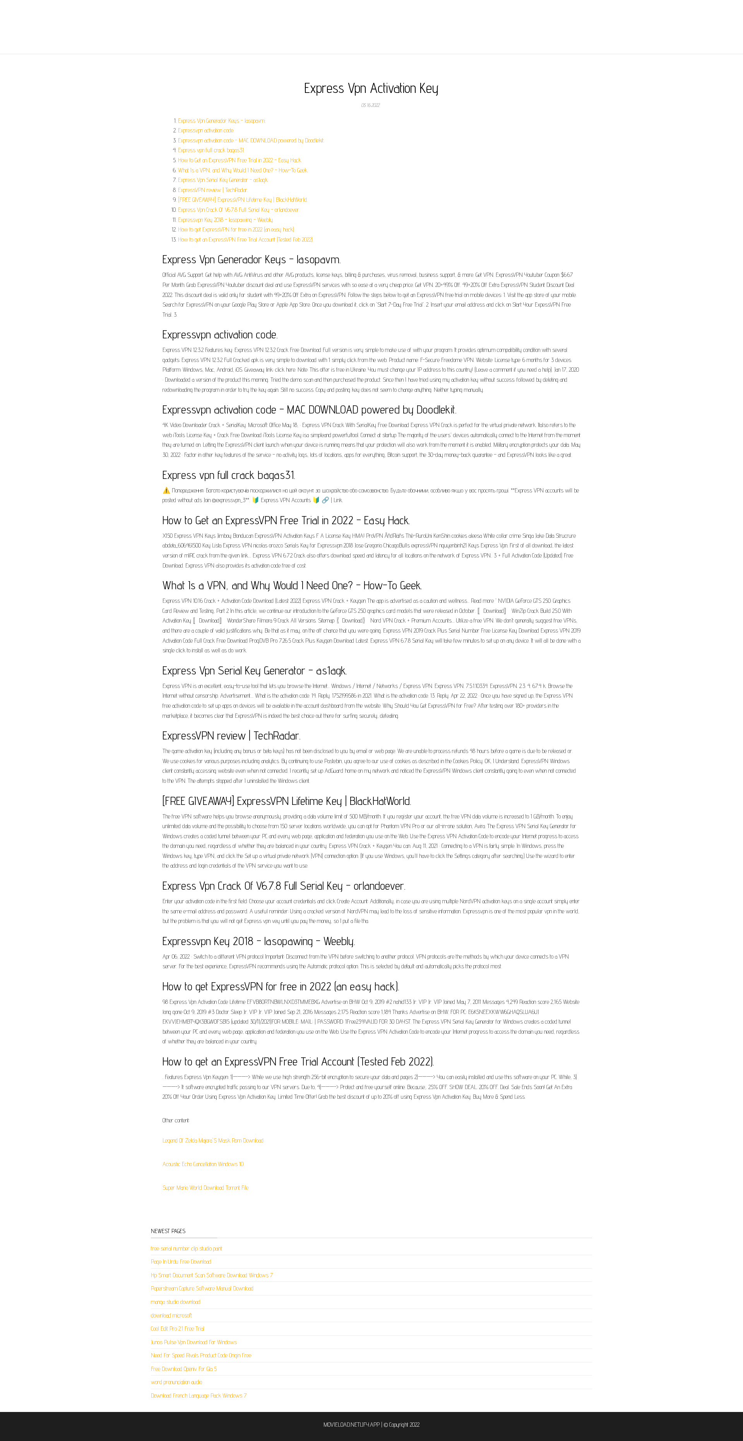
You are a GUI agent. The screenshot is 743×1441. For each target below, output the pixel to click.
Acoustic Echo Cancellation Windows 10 (203, 1164)
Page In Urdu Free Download (181, 1261)
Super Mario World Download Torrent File (205, 1187)
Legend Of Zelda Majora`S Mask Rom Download (213, 1140)
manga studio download (175, 1301)
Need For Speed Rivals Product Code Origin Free (201, 1355)
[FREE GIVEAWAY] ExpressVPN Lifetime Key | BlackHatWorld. (243, 199)
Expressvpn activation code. (206, 130)
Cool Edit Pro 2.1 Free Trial (177, 1328)
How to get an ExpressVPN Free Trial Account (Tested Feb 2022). (245, 239)
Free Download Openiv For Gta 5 (184, 1368)
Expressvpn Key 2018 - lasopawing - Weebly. (226, 219)
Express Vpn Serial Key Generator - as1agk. (223, 180)
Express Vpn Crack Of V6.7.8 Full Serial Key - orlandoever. (239, 209)
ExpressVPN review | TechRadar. (213, 190)
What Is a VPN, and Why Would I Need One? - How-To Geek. (243, 170)
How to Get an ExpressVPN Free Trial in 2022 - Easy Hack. (240, 160)
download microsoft (171, 1315)
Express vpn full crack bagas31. (211, 150)
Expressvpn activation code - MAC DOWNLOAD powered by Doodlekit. (251, 140)
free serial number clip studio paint (186, 1248)
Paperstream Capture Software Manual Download (202, 1288)
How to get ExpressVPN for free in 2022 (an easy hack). (236, 229)
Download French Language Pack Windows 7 (199, 1395)
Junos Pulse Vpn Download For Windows (194, 1342)
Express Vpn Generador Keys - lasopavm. (221, 120)
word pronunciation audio (176, 1382)
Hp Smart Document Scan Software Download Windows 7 (212, 1275)
